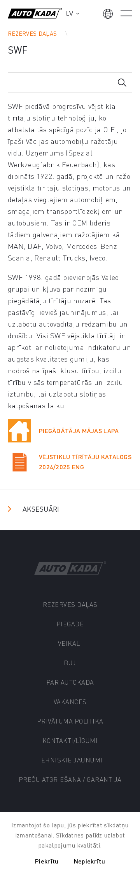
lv (69, 13)
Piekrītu (46, 861)
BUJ (70, 663)
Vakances (70, 701)
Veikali (70, 643)
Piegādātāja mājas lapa (79, 431)
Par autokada (70, 682)
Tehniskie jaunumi (70, 760)
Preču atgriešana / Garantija (70, 779)
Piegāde (70, 624)
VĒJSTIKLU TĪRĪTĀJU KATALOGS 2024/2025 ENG (85, 462)
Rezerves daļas (32, 33)
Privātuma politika (70, 721)
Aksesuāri (41, 508)
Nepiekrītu (89, 861)
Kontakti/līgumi (70, 740)
